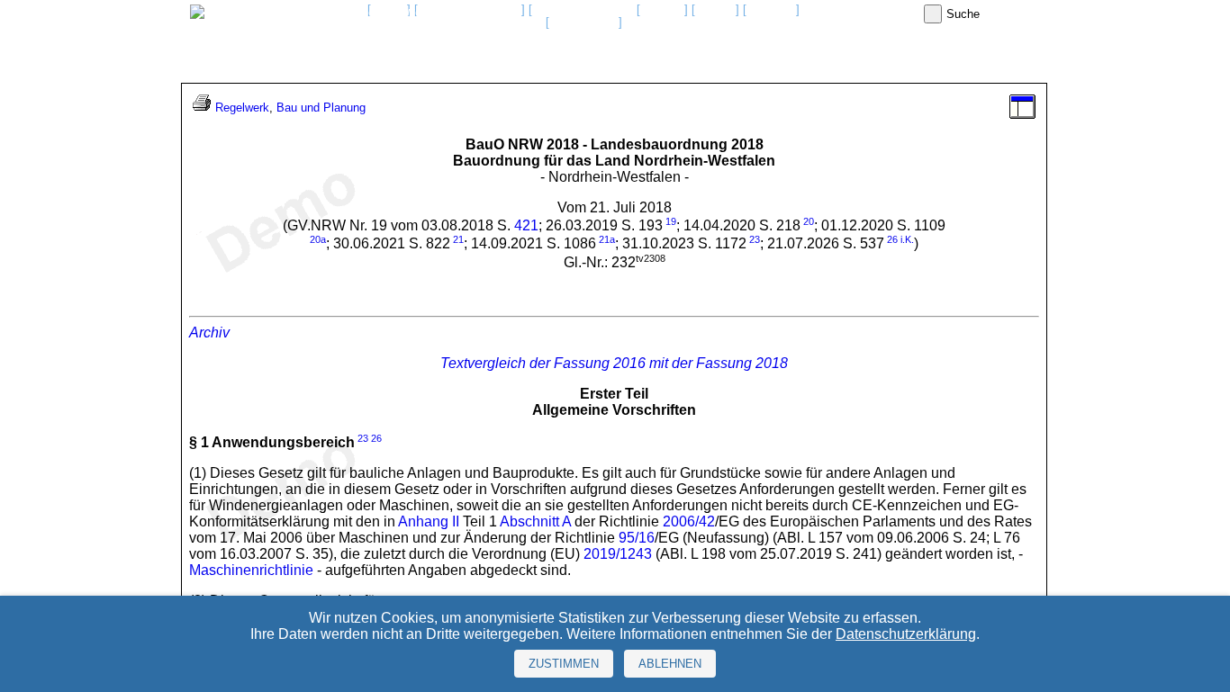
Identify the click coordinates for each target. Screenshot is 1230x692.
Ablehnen (669, 663)
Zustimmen (564, 663)
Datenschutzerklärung (906, 634)
